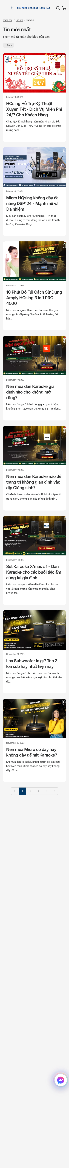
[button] (60, 1080)
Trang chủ (7, 20)
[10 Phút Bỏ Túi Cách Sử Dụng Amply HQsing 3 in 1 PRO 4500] (34, 261)
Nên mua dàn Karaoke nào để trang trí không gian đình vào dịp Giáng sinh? (33, 482)
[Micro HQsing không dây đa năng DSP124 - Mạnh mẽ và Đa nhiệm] (34, 167)
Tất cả (8, 45)
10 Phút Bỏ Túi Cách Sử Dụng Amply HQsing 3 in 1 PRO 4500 (34, 298)
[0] (63, 8)
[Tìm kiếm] (58, 8)
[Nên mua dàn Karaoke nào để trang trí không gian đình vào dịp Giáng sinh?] (34, 445)
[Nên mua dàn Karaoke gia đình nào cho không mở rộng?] (34, 355)
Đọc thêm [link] (12, 137)
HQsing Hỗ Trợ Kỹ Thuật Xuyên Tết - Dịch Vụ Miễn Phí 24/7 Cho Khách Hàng (34, 109)
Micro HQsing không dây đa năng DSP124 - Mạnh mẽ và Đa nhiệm (32, 203)
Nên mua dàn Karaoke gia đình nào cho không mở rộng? (30, 392)
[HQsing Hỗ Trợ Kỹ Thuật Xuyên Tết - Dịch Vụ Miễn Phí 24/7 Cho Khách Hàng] (34, 73)
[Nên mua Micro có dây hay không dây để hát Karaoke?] (34, 718)
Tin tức (19, 20)
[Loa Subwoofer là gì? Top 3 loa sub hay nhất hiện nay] (34, 630)
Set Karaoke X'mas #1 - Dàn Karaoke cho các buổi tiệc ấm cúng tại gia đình (33, 572)
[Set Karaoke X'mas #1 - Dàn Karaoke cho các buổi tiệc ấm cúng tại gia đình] (34, 535)
